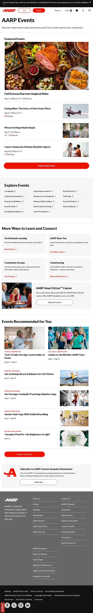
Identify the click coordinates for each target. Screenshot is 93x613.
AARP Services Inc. (68, 543)
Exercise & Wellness (12, 201)
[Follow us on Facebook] (7, 605)
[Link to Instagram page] (21, 605)
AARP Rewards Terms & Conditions (18, 595)
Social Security (69, 191)
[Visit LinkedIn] (27, 605)
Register (58, 10)
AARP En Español (68, 504)
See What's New (57, 252)
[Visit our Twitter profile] (14, 605)
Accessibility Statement (54, 591)
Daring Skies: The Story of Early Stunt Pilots (27, 108)
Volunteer (36, 510)
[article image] (46, 89)
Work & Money (69, 206)
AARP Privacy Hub (20, 591)
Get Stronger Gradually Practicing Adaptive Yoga (30, 394)
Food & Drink (9, 206)
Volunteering (57, 262)
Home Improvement (42, 191)
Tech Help (67, 196)
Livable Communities (12, 351)
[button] (83, 10)
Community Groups (14, 262)
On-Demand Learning (15, 238)
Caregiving (8, 191)
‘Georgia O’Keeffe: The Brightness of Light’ (27, 434)
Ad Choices (9, 599)
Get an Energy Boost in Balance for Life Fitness (29, 374)
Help (77, 10)
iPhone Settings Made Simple (19, 127)
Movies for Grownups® (44, 196)
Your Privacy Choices (24, 599)
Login (67, 10)
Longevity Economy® (41, 576)
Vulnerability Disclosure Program (67, 595)
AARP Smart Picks (40, 526)
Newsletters (66, 510)
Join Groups (9, 276)
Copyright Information (43, 595)
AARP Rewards (39, 521)
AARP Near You (58, 238)
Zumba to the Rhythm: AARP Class (66, 354)
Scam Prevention (41, 211)
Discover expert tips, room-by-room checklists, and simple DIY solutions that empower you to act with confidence (46, 2)
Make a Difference (58, 276)
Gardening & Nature (12, 211)
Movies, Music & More (43, 201)
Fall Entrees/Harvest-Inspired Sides (26, 93)
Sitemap (8, 591)
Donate (36, 504)
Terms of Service (36, 591)
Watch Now (9, 249)
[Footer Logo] (17, 500)
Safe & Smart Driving (42, 206)
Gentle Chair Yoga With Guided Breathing (26, 414)
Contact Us (65, 499)
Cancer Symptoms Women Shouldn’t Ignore (27, 146)
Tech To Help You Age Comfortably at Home (24, 356)
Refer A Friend (66, 515)
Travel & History (70, 201)
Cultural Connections (13, 196)
